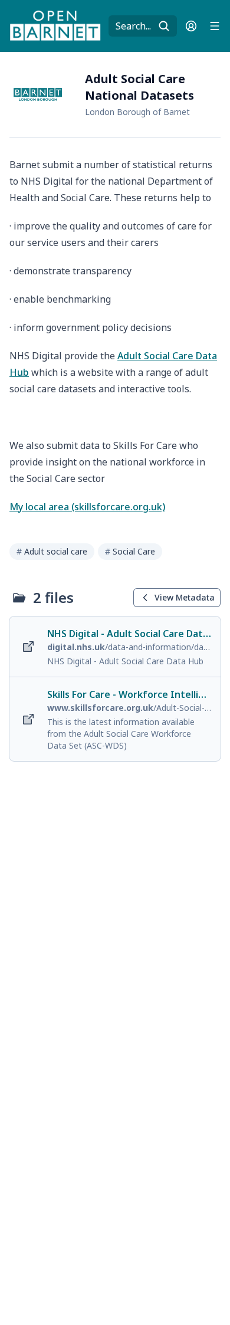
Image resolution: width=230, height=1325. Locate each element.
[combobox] (143, 26)
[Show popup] (167, 26)
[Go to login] (191, 26)
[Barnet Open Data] (55, 25)
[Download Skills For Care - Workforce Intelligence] (115, 719)
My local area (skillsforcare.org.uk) (87, 506)
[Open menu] (214, 26)
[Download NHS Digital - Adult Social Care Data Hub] (115, 646)
